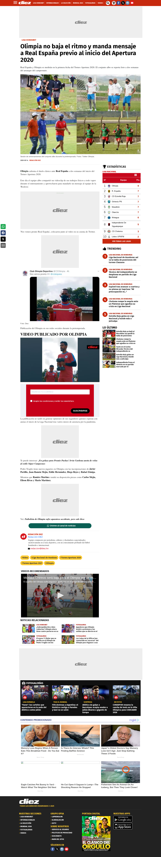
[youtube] (67, 849)
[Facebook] (53, 849)
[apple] (127, 826)
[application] (59, 360)
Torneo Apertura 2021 (32, 563)
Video (25, 557)
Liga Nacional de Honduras (44, 557)
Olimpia (50, 563)
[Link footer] (29, 801)
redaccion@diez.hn (39, 548)
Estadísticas (116, 166)
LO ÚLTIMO (110, 327)
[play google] (127, 819)
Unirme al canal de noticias (63, 526)
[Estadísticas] (114, 2)
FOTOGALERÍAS (34, 683)
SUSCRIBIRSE (80, 411)
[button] (3, 226)
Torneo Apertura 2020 (71, 557)
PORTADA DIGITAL (91, 813)
